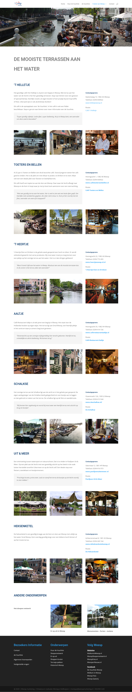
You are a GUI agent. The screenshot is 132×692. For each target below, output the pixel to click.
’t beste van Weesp (98, 4)
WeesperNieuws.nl (94, 662)
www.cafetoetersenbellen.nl (97, 183)
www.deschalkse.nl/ (94, 402)
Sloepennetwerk (57, 653)
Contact (111, 4)
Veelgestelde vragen (21, 664)
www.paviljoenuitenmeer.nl (97, 471)
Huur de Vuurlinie (73, 4)
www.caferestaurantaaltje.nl (97, 332)
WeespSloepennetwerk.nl (97, 656)
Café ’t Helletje (91, 110)
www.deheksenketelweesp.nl (98, 544)
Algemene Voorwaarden (23, 659)
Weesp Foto (91, 676)
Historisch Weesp (57, 665)
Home (63, 4)
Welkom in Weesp (94, 673)
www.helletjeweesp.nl (94, 103)
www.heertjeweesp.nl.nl (96, 262)
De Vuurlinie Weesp (94, 670)
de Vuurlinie (86, 4)
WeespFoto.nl (92, 659)
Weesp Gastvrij (92, 679)
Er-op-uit (54, 656)
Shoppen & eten (57, 659)
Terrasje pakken (57, 662)
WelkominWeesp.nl (94, 653)
